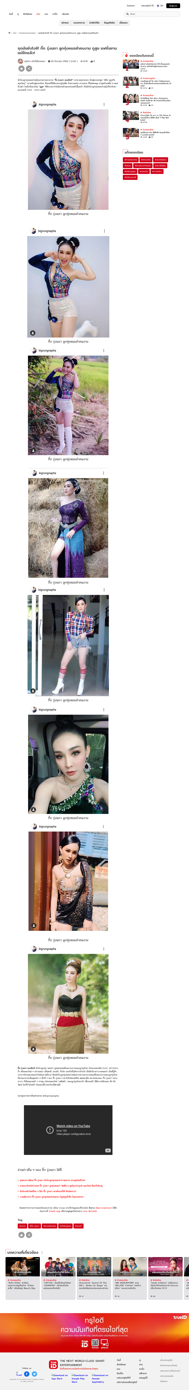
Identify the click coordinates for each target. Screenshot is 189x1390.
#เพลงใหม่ (144, 171)
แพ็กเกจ (143, 1373)
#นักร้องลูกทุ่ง (65, 1226)
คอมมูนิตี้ (143, 1378)
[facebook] (26, 1374)
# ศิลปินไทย (145, 112)
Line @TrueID (90, 1211)
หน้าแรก (65, 22)
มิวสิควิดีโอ (94, 22)
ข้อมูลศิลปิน (109, 22)
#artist (22, 1226)
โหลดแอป (131, 5)
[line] (19, 1374)
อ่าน (38, 14)
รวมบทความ (79, 22)
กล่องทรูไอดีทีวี (124, 1378)
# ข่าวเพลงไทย (146, 61)
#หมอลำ (78, 1226)
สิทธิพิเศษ (27, 14)
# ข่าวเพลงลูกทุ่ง (147, 78)
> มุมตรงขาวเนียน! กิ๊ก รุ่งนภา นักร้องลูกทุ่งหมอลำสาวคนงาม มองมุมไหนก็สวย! (51, 1180)
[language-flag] (158, 6)
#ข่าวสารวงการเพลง (143, 165)
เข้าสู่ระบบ (173, 5)
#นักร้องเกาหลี (130, 177)
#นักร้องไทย (146, 159)
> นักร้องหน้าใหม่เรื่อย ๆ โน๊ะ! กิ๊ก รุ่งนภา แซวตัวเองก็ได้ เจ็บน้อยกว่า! (47, 1191)
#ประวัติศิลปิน (160, 165)
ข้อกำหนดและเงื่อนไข (168, 1365)
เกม (46, 14)
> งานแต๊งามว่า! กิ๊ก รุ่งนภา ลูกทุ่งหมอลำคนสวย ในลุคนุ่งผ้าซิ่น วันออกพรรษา (51, 1197)
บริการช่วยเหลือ (166, 1376)
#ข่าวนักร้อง (157, 171)
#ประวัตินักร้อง (160, 159)
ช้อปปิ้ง (120, 1373)
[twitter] (34, 1374)
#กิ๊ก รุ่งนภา (34, 1226)
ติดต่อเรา (164, 1381)
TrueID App (54, 1211)
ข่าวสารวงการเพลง (27, 33)
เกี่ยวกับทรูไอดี (166, 1360)
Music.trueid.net (104, 1208)
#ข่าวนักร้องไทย (49, 1226)
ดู (18, 14)
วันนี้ (11, 14)
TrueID (17, 5)
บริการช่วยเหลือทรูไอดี (127, 1382)
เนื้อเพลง (123, 22)
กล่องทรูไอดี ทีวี (147, 5)
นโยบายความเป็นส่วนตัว (170, 1370)
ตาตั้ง (55, 14)
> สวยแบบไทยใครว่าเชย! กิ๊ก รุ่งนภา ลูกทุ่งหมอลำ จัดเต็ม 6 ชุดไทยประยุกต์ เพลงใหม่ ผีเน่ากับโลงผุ (60, 1185)
